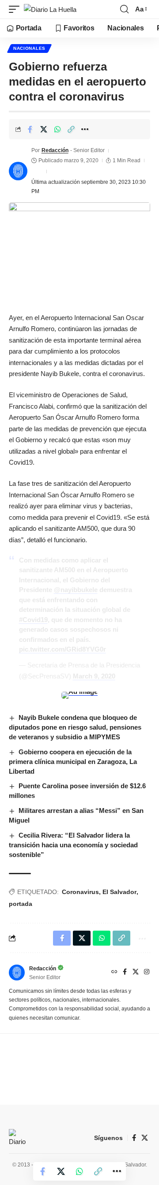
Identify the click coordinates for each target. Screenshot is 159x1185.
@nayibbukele (76, 589)
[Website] (114, 972)
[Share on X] (44, 129)
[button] (16, 9)
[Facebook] (125, 972)
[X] (136, 972)
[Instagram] (146, 972)
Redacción (55, 150)
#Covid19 (33, 619)
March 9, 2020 (94, 676)
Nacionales (29, 48)
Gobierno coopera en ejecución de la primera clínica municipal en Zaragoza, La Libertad (73, 761)
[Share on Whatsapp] (57, 129)
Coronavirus (80, 891)
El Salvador (119, 891)
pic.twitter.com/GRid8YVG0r (62, 649)
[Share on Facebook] (30, 129)
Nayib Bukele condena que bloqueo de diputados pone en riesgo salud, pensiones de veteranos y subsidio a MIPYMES (75, 727)
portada (20, 903)
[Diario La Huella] (50, 9)
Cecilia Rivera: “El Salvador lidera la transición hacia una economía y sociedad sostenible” (73, 844)
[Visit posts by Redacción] (18, 171)
